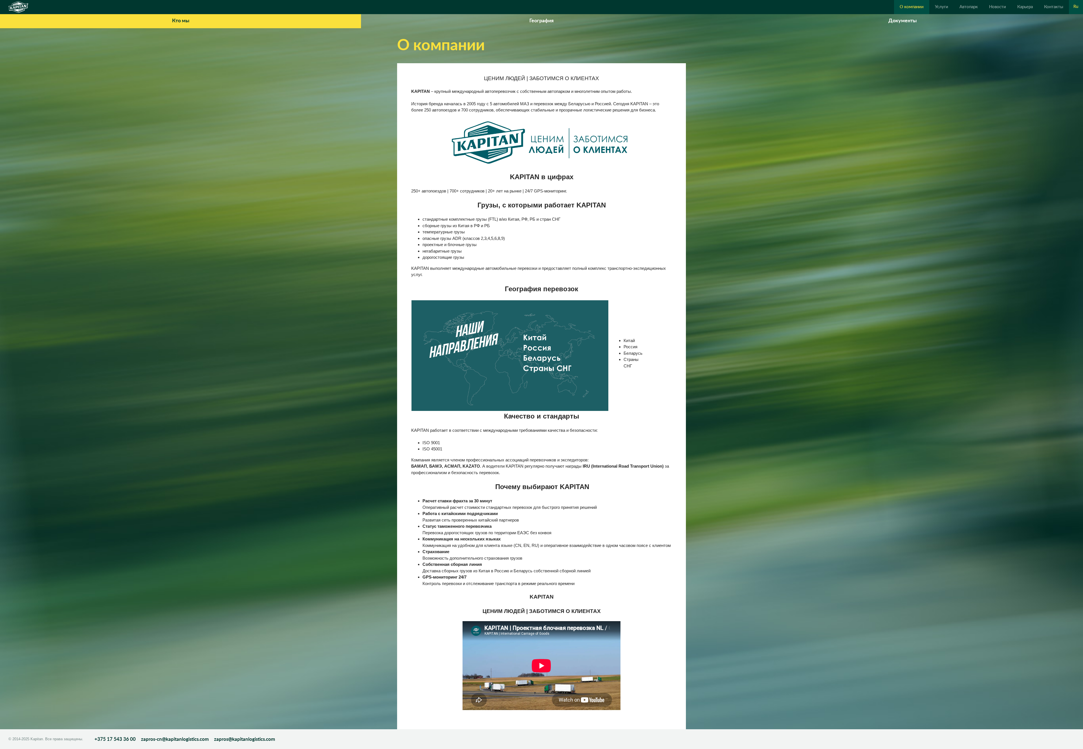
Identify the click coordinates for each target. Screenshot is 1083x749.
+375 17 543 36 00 (115, 739)
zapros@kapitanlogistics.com (244, 739)
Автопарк (968, 7)
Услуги (941, 7)
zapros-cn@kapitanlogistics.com (175, 739)
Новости (997, 7)
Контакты (1053, 7)
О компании (912, 7)
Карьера (1025, 7)
